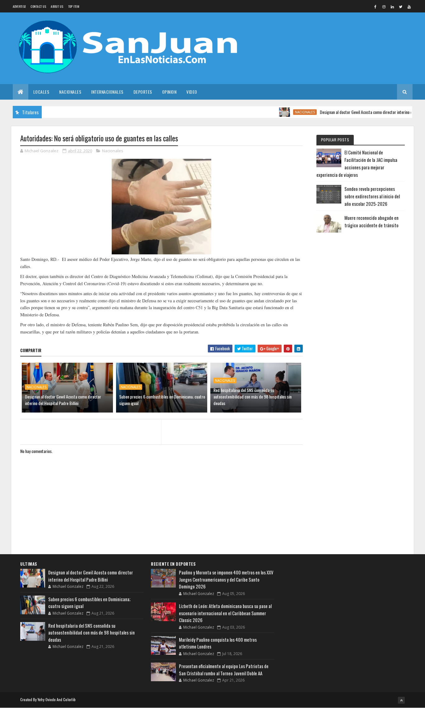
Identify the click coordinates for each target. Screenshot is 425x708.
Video (191, 91)
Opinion (169, 91)
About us (57, 6)
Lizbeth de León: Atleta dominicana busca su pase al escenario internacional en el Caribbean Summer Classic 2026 (225, 612)
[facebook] (375, 6)
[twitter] (400, 6)
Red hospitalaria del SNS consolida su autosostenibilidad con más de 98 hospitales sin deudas (252, 396)
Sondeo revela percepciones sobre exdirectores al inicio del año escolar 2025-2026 (372, 196)
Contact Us (38, 6)
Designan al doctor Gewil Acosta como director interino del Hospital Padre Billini (63, 399)
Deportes (142, 91)
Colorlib (69, 699)
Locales (41, 91)
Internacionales (107, 91)
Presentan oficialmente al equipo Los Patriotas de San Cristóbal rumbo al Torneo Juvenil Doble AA (224, 670)
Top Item (73, 6)
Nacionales (70, 91)
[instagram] (384, 6)
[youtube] (409, 6)
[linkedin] (392, 6)
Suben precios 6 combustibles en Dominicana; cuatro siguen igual (162, 399)
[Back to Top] (401, 700)
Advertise (19, 6)
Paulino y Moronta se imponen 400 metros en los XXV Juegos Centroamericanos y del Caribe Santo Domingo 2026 (226, 579)
